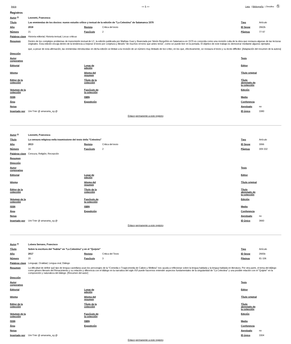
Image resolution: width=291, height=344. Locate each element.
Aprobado (246, 106)
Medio (244, 97)
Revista (88, 27)
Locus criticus (69, 36)
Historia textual (53, 36)
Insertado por (17, 111)
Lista (247, 6)
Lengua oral (55, 263)
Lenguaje (32, 263)
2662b (262, 27)
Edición (245, 90)
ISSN (12, 97)
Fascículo (89, 32)
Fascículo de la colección (91, 91)
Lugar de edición (89, 66)
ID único (245, 111)
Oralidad (43, 263)
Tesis (244, 58)
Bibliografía (258, 6)
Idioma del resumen (90, 74)
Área (12, 102)
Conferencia (248, 102)
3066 (261, 144)
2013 (30, 144)
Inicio (13, 6)
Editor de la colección (16, 81)
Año (12, 27)
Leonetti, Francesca (39, 17)
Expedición (90, 102)
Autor (13, 17)
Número (14, 32)
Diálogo (66, 263)
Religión (42, 153)
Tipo (243, 22)
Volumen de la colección (18, 91)
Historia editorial (36, 36)
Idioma (14, 72)
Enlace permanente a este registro (145, 116)
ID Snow (245, 27)
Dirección (15, 53)
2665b (262, 253)
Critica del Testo (110, 253)
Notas (13, 106)
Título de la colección (90, 81)
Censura (32, 153)
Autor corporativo (16, 59)
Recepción (53, 153)
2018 (30, 27)
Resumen (15, 41)
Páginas (245, 32)
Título (13, 22)
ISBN (87, 97)
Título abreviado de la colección (248, 82)
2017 (30, 253)
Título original (249, 72)
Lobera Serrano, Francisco (43, 244)
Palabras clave (18, 36)
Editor (244, 65)
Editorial (14, 65)
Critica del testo (110, 27)
